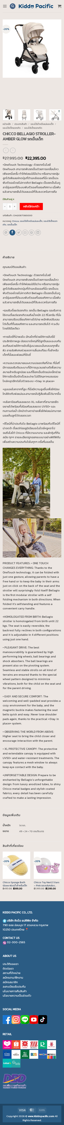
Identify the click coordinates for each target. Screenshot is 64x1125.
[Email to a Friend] (25, 232)
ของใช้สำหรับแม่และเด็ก (42, 124)
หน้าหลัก (7, 124)
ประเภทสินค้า (20, 124)
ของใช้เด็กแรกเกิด (12, 128)
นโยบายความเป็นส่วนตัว (17, 995)
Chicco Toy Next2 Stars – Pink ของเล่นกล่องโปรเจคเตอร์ (46, 884)
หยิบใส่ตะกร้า (31, 206)
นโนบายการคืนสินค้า (15, 991)
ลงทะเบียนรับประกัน (14, 986)
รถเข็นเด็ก (12, 224)
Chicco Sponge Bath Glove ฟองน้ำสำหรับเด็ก (15, 884)
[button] (5, 6)
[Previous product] (12, 150)
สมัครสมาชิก (10, 982)
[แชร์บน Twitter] (19, 232)
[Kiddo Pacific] (36, 6)
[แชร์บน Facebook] (12, 232)
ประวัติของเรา (10, 964)
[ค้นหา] (12, 6)
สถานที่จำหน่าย (11, 973)
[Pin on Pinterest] (31, 232)
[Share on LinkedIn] (38, 232)
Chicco (15, 221)
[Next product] (6, 150)
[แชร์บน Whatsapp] (6, 232)
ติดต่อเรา (8, 968)
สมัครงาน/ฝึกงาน (13, 977)
